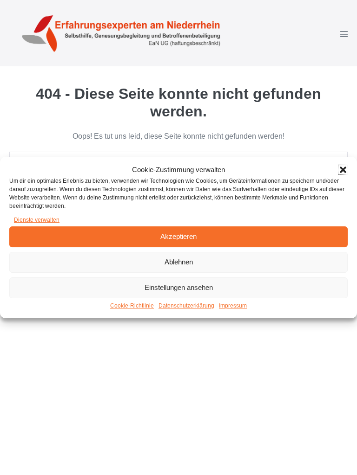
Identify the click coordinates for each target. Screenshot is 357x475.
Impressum (233, 305)
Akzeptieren (178, 236)
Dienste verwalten (37, 220)
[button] (343, 169)
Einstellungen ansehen (179, 287)
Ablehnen (179, 262)
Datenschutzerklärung (186, 305)
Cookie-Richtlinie (132, 305)
